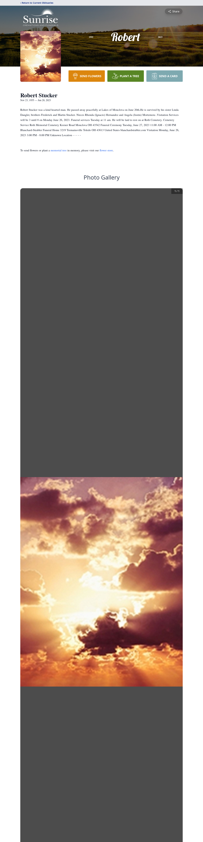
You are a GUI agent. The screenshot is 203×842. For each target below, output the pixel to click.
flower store (106, 150)
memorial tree (59, 150)
